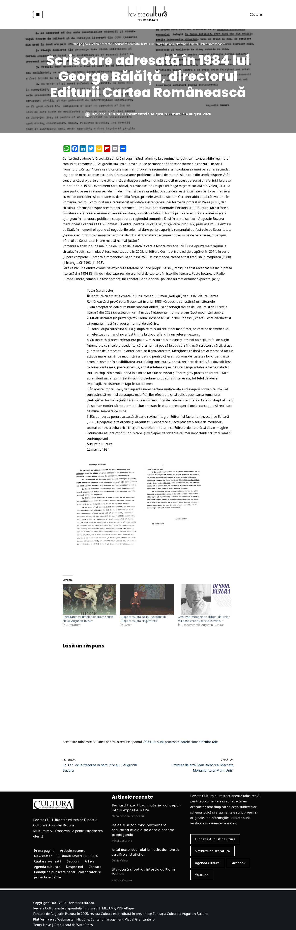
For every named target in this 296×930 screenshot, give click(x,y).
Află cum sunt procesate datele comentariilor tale (180, 742)
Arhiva (89, 861)
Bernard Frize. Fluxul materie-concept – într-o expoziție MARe (146, 808)
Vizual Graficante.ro (140, 919)
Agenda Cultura (207, 863)
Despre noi (74, 867)
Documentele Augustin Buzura (153, 113)
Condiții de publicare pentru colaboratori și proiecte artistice (67, 874)
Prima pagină (79, 44)
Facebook (238, 863)
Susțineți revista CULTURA (78, 856)
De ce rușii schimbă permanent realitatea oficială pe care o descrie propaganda (143, 830)
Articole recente (101, 44)
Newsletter (43, 856)
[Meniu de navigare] (38, 14)
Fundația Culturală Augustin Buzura (180, 913)
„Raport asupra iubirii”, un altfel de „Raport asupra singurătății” (143, 619)
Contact (95, 867)
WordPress (84, 925)
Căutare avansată (47, 861)
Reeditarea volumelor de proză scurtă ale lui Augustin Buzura (88, 619)
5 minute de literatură (212, 851)
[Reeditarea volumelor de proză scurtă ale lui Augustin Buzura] (89, 599)
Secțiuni (73, 861)
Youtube (201, 875)
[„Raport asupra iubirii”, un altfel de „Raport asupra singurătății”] (147, 599)
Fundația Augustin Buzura (215, 839)
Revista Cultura (106, 113)
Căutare (255, 14)
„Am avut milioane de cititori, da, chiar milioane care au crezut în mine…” (204, 619)
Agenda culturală (47, 867)
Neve (47, 925)
